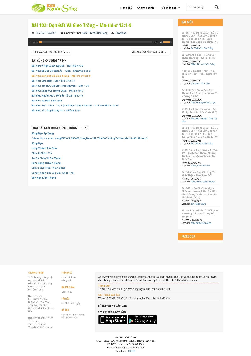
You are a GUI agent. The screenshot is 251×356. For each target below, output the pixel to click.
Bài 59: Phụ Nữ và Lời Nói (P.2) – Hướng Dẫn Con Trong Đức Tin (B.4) (200, 213)
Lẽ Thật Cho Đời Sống (202, 48)
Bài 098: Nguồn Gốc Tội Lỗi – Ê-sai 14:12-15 (57, 95)
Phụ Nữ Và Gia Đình (38, 299)
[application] (100, 43)
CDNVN (131, 350)
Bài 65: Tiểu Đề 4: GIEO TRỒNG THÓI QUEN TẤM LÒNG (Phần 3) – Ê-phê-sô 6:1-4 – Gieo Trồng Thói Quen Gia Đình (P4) (200, 37)
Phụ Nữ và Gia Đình (201, 223)
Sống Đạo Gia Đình (200, 165)
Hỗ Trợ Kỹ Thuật (69, 317)
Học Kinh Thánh (36, 280)
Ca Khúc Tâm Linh (200, 83)
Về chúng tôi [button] (170, 7)
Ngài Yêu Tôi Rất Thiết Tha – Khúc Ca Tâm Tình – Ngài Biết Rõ (199, 74)
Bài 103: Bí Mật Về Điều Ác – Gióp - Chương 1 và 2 (61, 71)
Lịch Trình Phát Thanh (72, 314)
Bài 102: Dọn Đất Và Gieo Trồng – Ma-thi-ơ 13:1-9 (61, 76)
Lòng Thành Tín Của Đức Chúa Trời (53, 173)
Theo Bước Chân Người (203, 181)
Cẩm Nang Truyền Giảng (46, 163)
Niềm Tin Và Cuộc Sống (94, 32)
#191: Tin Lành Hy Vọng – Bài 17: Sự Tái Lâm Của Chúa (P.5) (199, 110)
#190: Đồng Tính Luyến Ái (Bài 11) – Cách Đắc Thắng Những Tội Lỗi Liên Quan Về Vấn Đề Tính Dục (200, 154)
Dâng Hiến (66, 280)
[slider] (95, 42)
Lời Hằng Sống (198, 204)
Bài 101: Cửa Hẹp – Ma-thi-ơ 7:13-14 (53, 81)
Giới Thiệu (66, 291)
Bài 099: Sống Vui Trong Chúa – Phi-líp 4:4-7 (57, 91)
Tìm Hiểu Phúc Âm (37, 323)
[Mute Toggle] (161, 42)
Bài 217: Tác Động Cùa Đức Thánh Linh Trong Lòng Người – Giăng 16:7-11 (200, 93)
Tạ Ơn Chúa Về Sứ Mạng (46, 158)
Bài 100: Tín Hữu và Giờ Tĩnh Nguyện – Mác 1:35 (60, 86)
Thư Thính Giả (68, 277)
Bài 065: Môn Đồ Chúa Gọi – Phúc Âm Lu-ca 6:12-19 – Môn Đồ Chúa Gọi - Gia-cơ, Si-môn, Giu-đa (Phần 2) (199, 193)
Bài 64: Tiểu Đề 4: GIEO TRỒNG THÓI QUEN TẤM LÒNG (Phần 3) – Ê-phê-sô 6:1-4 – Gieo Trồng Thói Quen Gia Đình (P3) (200, 132)
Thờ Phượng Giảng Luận (203, 102)
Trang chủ (126, 7)
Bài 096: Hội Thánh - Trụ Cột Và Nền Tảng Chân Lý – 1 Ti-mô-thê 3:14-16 (75, 105)
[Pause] (30, 42)
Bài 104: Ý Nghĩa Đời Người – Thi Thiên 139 (57, 66)
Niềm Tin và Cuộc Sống (40, 283)
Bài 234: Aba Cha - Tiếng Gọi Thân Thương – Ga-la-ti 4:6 (198, 56)
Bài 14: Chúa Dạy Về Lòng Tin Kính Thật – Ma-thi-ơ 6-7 (199, 173)
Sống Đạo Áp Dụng (43, 133)
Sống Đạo (37, 143)
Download (120, 32)
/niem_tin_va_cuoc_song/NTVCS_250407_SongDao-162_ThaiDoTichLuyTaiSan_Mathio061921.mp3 (90, 138)
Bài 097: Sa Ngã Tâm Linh (47, 100)
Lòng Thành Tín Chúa (45, 148)
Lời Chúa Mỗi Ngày (70, 303)
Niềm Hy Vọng (35, 296)
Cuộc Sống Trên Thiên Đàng (48, 168)
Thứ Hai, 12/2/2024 (46, 33)
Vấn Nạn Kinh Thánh (44, 178)
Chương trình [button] (145, 7)
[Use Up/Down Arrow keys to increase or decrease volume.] (168, 42)
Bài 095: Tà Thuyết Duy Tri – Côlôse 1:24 (56, 110)
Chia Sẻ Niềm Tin (42, 153)
